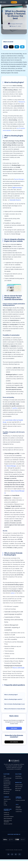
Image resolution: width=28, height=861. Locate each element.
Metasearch (21, 101)
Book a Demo (14, 2)
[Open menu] (26, 2)
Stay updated (14, 742)
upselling (14, 408)
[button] (5, 46)
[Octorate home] (3, 2)
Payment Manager (19, 179)
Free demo (14, 728)
